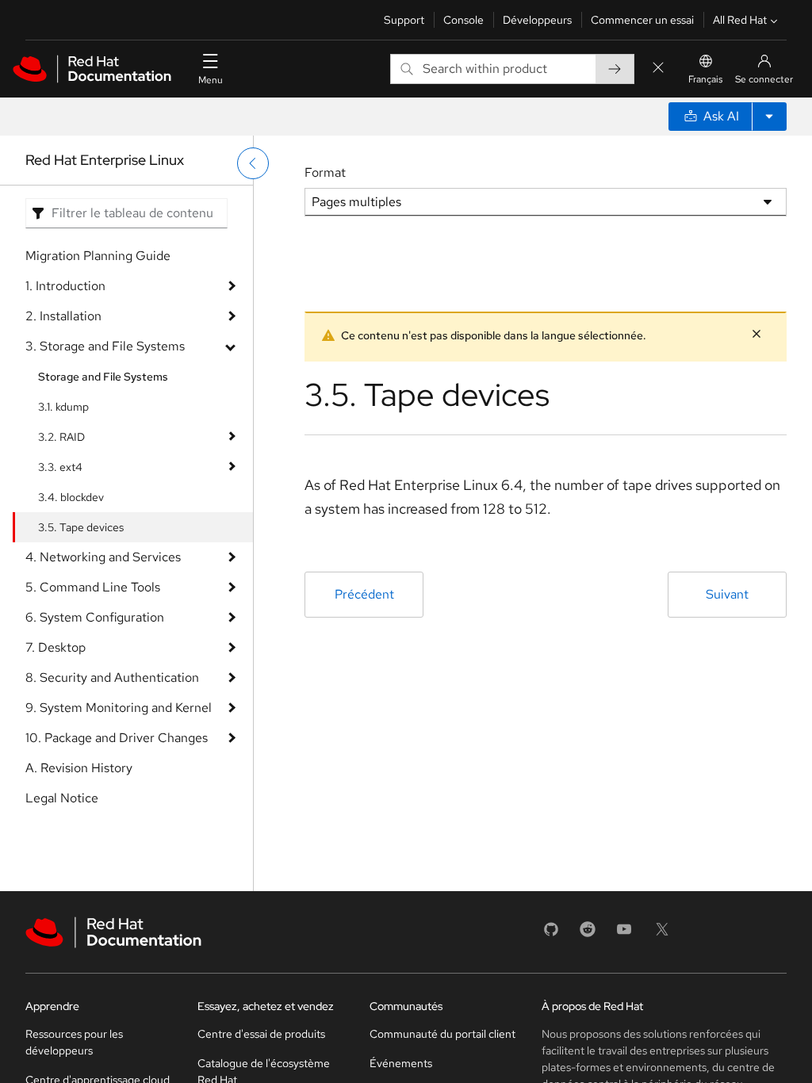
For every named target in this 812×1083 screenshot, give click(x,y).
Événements (401, 1063)
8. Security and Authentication (112, 677)
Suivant (727, 594)
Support (404, 20)
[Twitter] (662, 934)
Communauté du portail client (442, 1034)
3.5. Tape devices (81, 527)
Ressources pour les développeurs (74, 1042)
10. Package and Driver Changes (116, 737)
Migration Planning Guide (97, 255)
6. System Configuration (94, 617)
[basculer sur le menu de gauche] (253, 163)
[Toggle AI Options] (769, 116)
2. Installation (63, 316)
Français (705, 79)
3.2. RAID (61, 437)
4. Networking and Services (103, 557)
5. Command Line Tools (92, 587)
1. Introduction (65, 285)
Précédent (364, 594)
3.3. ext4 (60, 467)
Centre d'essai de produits (261, 1034)
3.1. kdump (63, 407)
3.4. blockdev (71, 497)
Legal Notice (61, 798)
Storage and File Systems (103, 376)
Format (325, 172)
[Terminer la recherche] (658, 68)
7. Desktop (55, 647)
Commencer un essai (642, 20)
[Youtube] (624, 934)
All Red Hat (740, 20)
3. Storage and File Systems (105, 346)
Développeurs (537, 20)
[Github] (551, 934)
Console (463, 20)
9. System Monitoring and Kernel (118, 707)
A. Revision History (78, 768)
